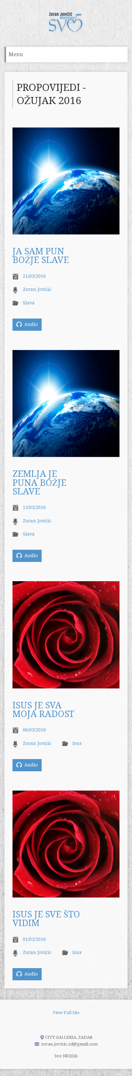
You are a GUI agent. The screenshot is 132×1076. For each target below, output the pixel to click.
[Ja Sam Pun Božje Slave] (65, 230)
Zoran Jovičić (37, 289)
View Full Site (66, 1012)
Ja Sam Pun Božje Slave (40, 255)
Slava (29, 302)
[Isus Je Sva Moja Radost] (65, 684)
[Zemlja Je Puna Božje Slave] (65, 453)
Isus (77, 743)
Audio (30, 324)
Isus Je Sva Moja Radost (43, 709)
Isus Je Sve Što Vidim (46, 918)
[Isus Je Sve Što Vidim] (65, 894)
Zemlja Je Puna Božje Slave (39, 483)
